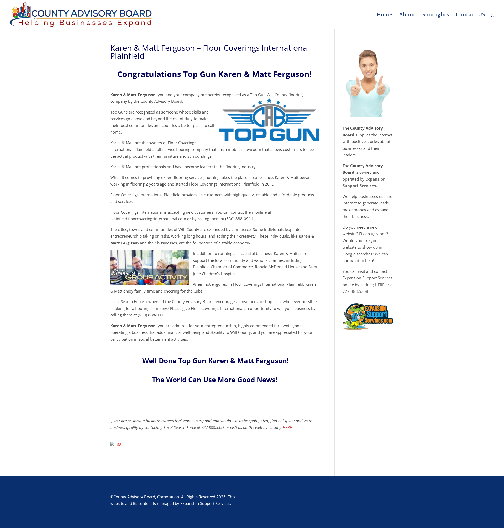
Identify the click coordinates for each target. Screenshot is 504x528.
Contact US (470, 15)
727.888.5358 (355, 291)
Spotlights (435, 15)
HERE (287, 427)
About (407, 15)
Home (384, 15)
